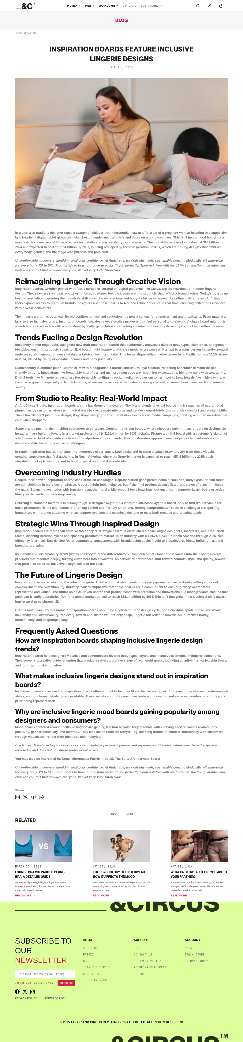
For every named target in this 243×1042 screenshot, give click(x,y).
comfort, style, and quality (193, 559)
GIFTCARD (129, 5)
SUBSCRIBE (66, 983)
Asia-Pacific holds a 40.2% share (202, 354)
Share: (20, 790)
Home (17, 33)
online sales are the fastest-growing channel (131, 382)
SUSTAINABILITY (152, 5)
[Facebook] (17, 797)
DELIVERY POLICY (147, 961)
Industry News (32, 33)
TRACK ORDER (195, 954)
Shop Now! (113, 270)
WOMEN (72, 5)
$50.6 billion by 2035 (188, 456)
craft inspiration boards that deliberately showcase (121, 345)
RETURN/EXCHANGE (198, 961)
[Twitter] (25, 797)
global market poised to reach (97, 597)
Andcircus (116, 260)
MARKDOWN (107, 5)
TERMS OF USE (55, 998)
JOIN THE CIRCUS (96, 967)
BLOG (87, 961)
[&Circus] (25, 5)
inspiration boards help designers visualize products (99, 321)
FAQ (136, 948)
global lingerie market (170, 242)
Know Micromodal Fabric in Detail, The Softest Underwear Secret (111, 759)
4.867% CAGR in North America (171, 536)
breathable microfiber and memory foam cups (100, 372)
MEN (88, 5)
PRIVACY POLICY (26, 998)
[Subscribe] (72, 974)
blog (23, 33)
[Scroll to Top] (236, 1022)
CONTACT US (143, 954)
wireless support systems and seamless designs (102, 512)
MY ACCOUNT (194, 948)
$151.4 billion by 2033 (120, 433)
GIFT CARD (91, 974)
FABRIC (88, 954)
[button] (221, 6)
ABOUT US (90, 948)
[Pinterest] (41, 797)
